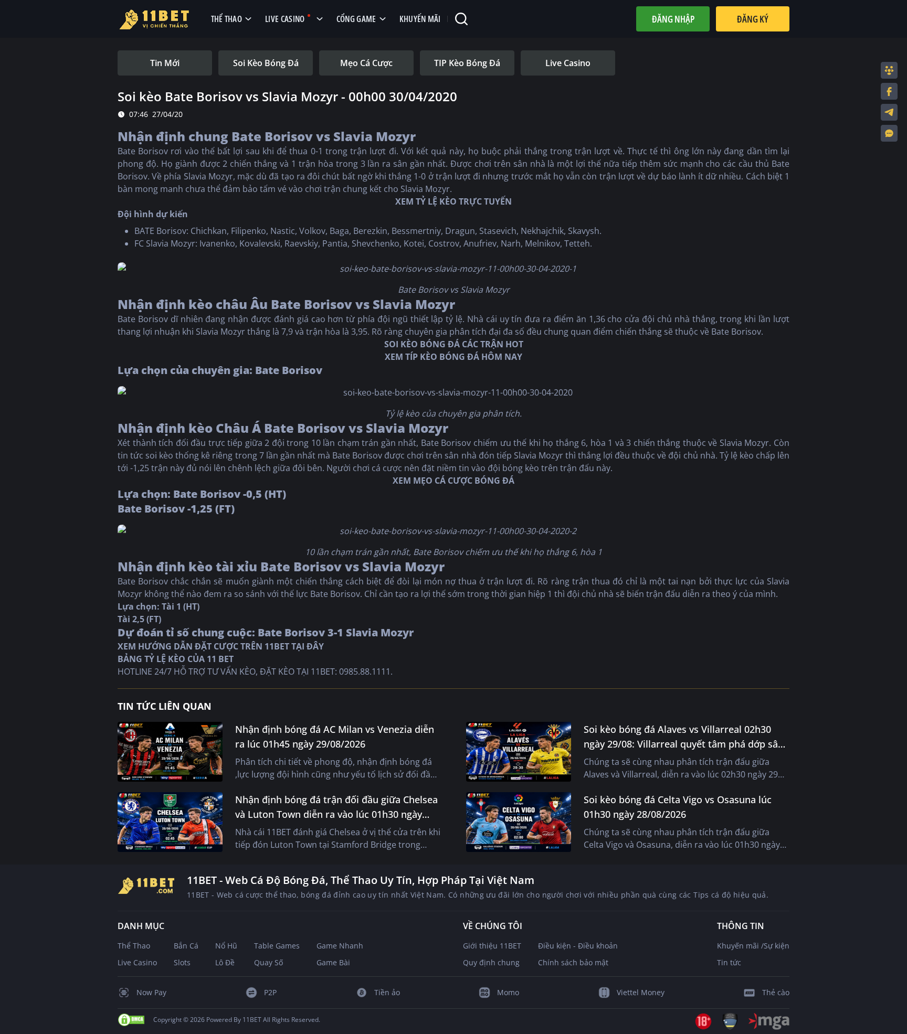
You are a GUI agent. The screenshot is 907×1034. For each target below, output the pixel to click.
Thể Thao (134, 946)
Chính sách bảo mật (573, 962)
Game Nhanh (340, 946)
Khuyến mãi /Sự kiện (753, 946)
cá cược (387, 468)
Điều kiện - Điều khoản (578, 946)
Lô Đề (225, 962)
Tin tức (729, 962)
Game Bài (333, 962)
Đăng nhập (673, 19)
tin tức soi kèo (145, 455)
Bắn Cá (186, 946)
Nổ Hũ (226, 946)
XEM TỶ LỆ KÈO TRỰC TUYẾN (453, 201)
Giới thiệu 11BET (492, 946)
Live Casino (137, 962)
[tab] (165, 63)
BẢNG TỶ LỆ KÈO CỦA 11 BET (176, 659)
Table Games (277, 946)
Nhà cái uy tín (494, 319)
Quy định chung (491, 962)
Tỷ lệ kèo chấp (747, 455)
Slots (182, 962)
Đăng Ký (752, 19)
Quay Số (268, 962)
